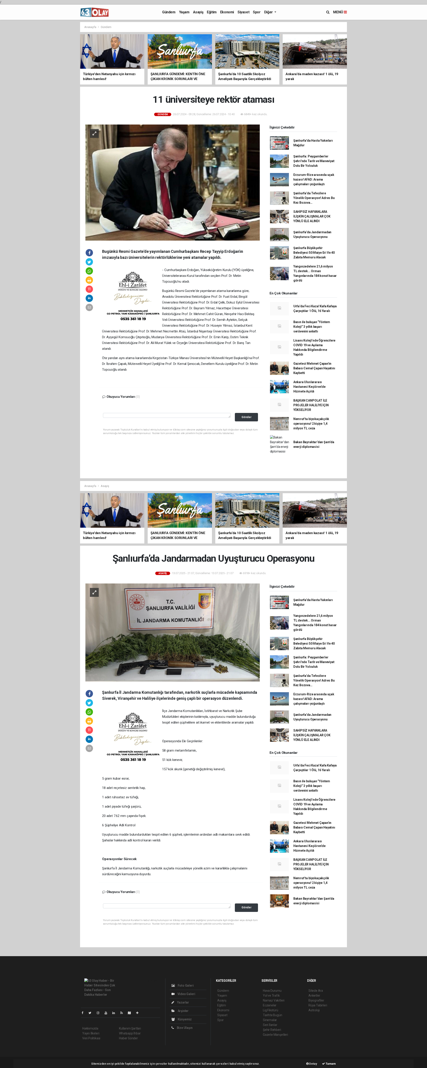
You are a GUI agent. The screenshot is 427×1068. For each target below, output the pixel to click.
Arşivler (183, 1011)
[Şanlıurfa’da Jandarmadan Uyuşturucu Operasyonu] (172, 632)
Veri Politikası (91, 1038)
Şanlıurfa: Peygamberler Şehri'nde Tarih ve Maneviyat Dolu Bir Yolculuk (313, 161)
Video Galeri (186, 994)
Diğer (269, 12)
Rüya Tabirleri (317, 1005)
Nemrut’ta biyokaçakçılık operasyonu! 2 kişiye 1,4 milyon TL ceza (311, 423)
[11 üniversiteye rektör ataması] (172, 182)
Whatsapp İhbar (130, 1033)
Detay (313, 1063)
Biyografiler (316, 1000)
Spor (256, 12)
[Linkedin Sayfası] (115, 1013)
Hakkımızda (90, 1028)
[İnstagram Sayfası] (100, 1013)
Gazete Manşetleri (275, 1034)
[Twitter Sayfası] (92, 1013)
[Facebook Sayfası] (84, 1013)
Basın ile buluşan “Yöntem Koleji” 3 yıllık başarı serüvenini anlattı (311, 326)
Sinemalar (270, 1020)
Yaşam (184, 12)
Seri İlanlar (270, 1025)
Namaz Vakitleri (273, 1000)
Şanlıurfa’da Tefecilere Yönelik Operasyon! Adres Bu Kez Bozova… (314, 197)
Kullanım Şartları (130, 1028)
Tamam (330, 1063)
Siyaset (243, 12)
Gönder (247, 417)
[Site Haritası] (131, 1013)
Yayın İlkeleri (90, 1033)
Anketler (314, 995)
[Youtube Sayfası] (108, 1013)
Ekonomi (227, 12)
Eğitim (212, 12)
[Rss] (123, 1013)
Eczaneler (269, 1005)
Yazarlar (182, 1002)
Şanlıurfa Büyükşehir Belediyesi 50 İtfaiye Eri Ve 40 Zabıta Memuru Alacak (314, 252)
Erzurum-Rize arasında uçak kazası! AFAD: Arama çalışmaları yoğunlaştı (313, 179)
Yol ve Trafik (271, 995)
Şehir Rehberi (272, 1030)
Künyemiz (184, 1019)
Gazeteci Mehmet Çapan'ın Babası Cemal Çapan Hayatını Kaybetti (314, 368)
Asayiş (198, 12)
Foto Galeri (185, 985)
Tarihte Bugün (272, 1015)
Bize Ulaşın (184, 1028)
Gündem (168, 12)
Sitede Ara (315, 990)
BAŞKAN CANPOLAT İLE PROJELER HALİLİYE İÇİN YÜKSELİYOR (311, 405)
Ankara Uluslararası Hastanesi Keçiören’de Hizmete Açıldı (309, 386)
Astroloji (314, 1010)
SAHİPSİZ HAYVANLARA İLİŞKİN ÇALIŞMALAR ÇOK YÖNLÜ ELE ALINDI (311, 216)
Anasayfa (90, 27)
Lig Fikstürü (270, 1010)
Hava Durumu (272, 990)
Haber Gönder (128, 1038)
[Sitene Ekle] (139, 1013)
